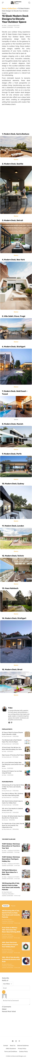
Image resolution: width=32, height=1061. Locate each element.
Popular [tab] (13, 905)
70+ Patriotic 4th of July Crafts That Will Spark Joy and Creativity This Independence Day (13, 825)
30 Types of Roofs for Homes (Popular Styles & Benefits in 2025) (12, 733)
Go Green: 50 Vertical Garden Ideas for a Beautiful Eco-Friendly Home (13, 817)
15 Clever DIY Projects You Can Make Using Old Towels (12, 772)
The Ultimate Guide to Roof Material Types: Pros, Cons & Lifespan (11, 740)
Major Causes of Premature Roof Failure (13, 755)
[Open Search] (29, 2)
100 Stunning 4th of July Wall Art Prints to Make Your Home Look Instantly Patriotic (13, 786)
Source (16, 159)
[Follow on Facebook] (12, 1041)
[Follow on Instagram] (16, 1041)
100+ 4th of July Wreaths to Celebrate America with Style (12, 809)
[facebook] (9, 723)
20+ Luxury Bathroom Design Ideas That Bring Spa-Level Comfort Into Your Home (13, 764)
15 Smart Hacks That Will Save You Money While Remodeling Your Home (12, 748)
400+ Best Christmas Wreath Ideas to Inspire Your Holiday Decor (12, 802)
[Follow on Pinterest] (12, 723)
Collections (12, 8)
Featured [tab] (5, 905)
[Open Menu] (3, 2)
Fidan (5, 25)
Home (4, 8)
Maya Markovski (8, 892)
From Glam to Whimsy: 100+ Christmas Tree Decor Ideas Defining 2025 (12, 794)
